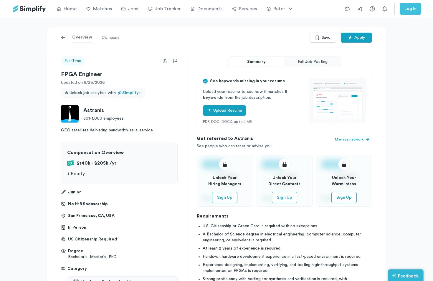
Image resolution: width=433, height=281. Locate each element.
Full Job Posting (313, 62)
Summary (256, 62)
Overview (82, 37)
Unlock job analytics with (105, 93)
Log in (410, 9)
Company (110, 38)
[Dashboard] (29, 9)
